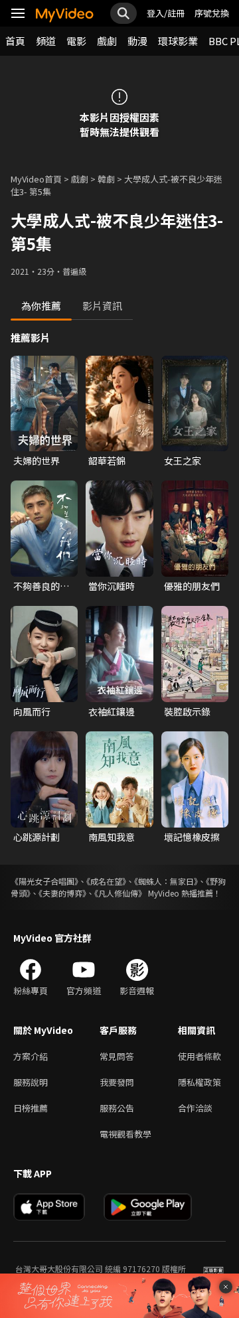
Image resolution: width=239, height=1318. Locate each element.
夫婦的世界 (36, 460)
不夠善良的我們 (41, 586)
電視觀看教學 (125, 1134)
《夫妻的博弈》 (62, 893)
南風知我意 (111, 836)
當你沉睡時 (111, 586)
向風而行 (31, 711)
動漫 (137, 41)
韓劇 (106, 179)
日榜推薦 (30, 1108)
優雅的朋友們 (192, 586)
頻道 (46, 41)
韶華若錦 (106, 460)
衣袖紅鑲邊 (111, 711)
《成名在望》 (106, 881)
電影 (76, 41)
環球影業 (178, 41)
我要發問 (117, 1082)
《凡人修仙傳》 (120, 893)
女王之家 (182, 460)
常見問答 (117, 1056)
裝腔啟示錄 (187, 711)
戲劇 (107, 41)
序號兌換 (212, 13)
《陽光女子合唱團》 (44, 881)
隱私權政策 (199, 1082)
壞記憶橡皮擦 (192, 836)
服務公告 (117, 1108)
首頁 (15, 41)
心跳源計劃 (36, 836)
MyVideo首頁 (36, 179)
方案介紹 (30, 1056)
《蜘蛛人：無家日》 (166, 881)
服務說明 (30, 1082)
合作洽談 (195, 1108)
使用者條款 (199, 1056)
